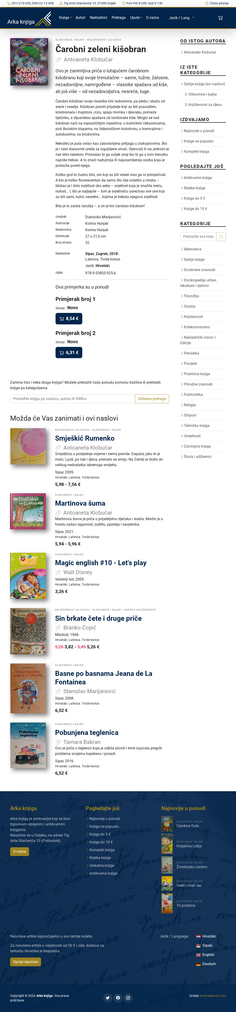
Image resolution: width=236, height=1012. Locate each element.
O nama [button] (19, 851)
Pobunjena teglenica (86, 733)
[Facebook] (118, 998)
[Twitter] (107, 998)
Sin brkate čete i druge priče (98, 618)
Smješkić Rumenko (85, 438)
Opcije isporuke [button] (25, 962)
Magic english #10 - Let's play (101, 563)
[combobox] (72, 398)
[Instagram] (128, 998)
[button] (221, 18)
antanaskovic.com (212, 996)
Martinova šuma (80, 503)
